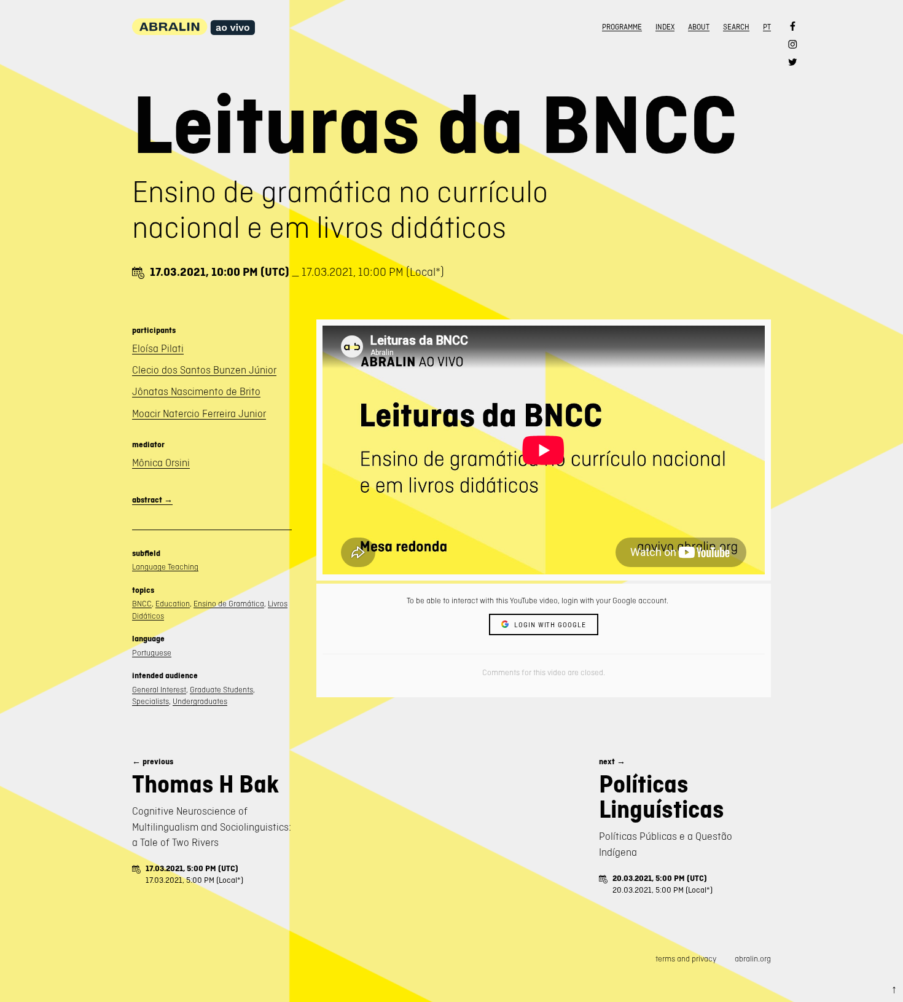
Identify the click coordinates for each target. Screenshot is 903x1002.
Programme (622, 27)
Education (172, 603)
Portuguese (151, 652)
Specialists (150, 701)
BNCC (142, 603)
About (699, 27)
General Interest (159, 689)
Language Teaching (165, 566)
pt (767, 27)
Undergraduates (200, 701)
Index (664, 27)
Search (736, 27)
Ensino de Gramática (229, 603)
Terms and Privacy (685, 958)
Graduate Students (221, 689)
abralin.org (753, 958)
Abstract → (152, 500)
